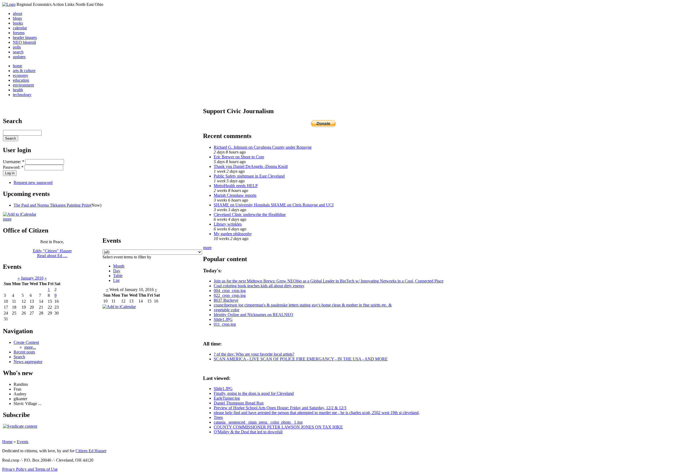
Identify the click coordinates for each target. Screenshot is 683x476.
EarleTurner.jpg (227, 398)
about (17, 13)
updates (19, 56)
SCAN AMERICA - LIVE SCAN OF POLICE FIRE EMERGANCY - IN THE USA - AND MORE (301, 359)
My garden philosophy (233, 233)
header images (25, 37)
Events (22, 441)
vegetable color (226, 310)
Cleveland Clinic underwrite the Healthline (250, 214)
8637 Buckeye (226, 300)
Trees (218, 417)
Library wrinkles (228, 224)
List (116, 280)
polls (17, 47)
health (18, 90)
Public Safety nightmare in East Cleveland (249, 176)
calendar (20, 28)
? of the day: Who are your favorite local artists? (254, 354)
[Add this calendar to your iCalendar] (19, 214)
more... (30, 347)
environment (23, 85)
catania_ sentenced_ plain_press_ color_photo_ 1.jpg (258, 422)
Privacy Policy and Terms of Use (30, 469)
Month (118, 266)
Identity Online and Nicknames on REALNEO (253, 314)
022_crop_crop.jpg (230, 295)
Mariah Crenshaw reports (235, 195)
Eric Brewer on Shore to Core (239, 157)
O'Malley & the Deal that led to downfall (248, 432)
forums (19, 32)
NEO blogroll (24, 42)
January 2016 (32, 278)
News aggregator (28, 361)
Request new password (33, 182)
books (18, 23)
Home (7, 441)
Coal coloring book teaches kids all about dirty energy (259, 286)
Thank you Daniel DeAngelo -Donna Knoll (251, 166)
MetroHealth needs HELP (236, 185)
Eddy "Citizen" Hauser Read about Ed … (52, 253)
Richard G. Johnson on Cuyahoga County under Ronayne (263, 147)
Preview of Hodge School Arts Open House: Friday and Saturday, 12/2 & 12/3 (280, 408)
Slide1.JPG (223, 319)
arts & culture (24, 70)
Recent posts (24, 352)
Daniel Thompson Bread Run (239, 403)
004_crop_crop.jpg (230, 290)
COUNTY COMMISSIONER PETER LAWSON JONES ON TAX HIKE (278, 427)
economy (20, 75)
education (21, 80)
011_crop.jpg (225, 324)
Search (19, 357)
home (17, 66)
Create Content (26, 342)
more (7, 219)
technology (22, 94)
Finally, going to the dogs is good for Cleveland (254, 393)
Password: (13, 167)
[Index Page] (8, 4)
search (18, 52)
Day (116, 271)
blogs (17, 18)
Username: (13, 161)
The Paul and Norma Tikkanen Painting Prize (52, 205)
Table (117, 275)
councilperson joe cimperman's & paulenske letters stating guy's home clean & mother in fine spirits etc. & (303, 305)
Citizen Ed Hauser (91, 451)
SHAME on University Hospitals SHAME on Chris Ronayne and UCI (273, 205)
